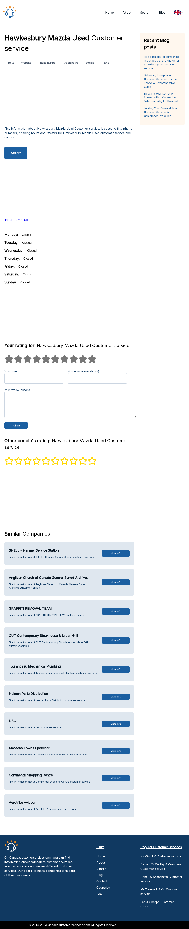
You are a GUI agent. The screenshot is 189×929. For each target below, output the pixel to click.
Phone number (47, 62)
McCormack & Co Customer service (160, 892)
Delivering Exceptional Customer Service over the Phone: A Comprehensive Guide (160, 81)
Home (109, 12)
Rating (105, 62)
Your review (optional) (18, 389)
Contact (101, 881)
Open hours (71, 62)
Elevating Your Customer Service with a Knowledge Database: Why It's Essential (161, 97)
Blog (162, 12)
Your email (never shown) (83, 371)
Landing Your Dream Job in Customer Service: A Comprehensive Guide (160, 112)
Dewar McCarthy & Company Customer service (161, 866)
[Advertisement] (69, 97)
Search (145, 12)
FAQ (99, 894)
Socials (90, 62)
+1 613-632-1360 (16, 220)
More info (116, 553)
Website (26, 62)
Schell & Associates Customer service (161, 879)
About (127, 12)
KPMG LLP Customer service (160, 856)
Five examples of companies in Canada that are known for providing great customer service (161, 62)
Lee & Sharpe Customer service (157, 904)
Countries (103, 887)
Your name (10, 371)
